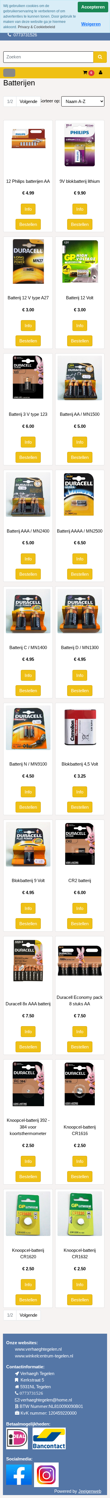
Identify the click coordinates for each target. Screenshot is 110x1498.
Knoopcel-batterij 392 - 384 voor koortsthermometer (28, 1127)
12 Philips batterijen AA (28, 181)
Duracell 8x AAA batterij (28, 1003)
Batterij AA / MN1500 (79, 414)
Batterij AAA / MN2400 (28, 530)
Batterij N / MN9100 (28, 763)
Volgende (28, 101)
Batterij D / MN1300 (80, 647)
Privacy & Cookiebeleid (36, 27)
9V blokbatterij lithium (80, 181)
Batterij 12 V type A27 (28, 297)
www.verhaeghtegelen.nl (38, 1349)
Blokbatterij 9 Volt (28, 880)
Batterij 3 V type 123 (28, 414)
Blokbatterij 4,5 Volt (80, 763)
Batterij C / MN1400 (28, 647)
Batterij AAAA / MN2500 (79, 530)
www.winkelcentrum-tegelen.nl (44, 1355)
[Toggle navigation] (9, 73)
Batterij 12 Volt (79, 297)
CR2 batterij (79, 880)
